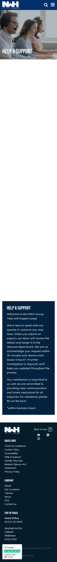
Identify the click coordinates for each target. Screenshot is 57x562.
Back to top (41, 429)
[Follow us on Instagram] (38, 439)
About (8, 485)
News (8, 496)
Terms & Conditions (15, 445)
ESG (7, 500)
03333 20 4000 (13, 521)
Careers (9, 493)
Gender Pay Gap (13, 460)
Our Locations (12, 489)
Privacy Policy (12, 471)
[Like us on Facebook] (38, 435)
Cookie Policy (12, 449)
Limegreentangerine (24, 555)
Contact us (10, 504)
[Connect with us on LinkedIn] (48, 435)
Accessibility (11, 453)
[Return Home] (10, 4)
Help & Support (13, 456)
